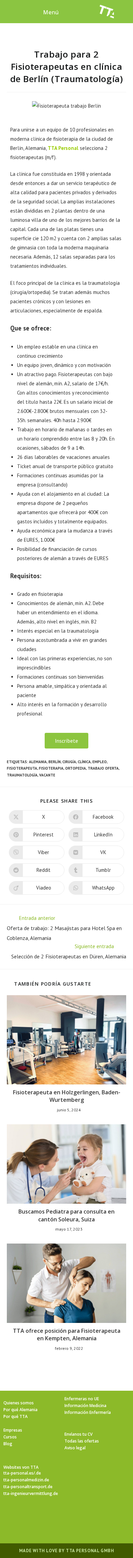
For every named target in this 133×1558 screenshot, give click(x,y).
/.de (37, 1473)
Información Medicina (85, 1405)
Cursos (10, 1437)
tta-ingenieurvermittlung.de (30, 1493)
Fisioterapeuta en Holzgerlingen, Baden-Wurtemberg (66, 1096)
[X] (25, 1516)
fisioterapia (51, 768)
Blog (7, 1444)
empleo (99, 761)
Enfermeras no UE (81, 1399)
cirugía (69, 761)
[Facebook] (42, 1516)
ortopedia (75, 768)
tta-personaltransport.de (28, 1487)
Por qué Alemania (20, 1410)
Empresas (12, 1430)
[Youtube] (107, 1516)
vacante (47, 775)
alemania (38, 761)
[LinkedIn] (75, 1516)
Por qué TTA (15, 1416)
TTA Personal (63, 148)
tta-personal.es (18, 1473)
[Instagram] (58, 1516)
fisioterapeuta (22, 768)
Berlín (54, 761)
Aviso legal (75, 1448)
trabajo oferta (103, 768)
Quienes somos (18, 1403)
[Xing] (91, 1516)
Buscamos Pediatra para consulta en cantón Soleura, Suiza (66, 1215)
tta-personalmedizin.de (26, 1480)
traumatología (22, 775)
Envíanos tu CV (78, 1434)
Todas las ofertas (81, 1441)
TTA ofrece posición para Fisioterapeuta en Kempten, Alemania (66, 1334)
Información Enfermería (87, 1412)
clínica (84, 761)
